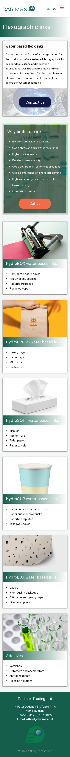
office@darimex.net (39, 719)
